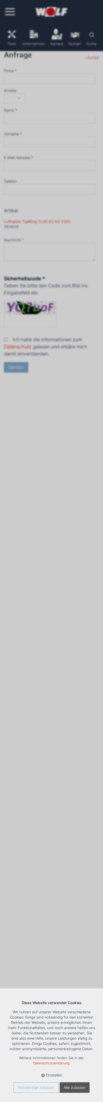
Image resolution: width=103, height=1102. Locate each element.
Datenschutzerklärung (51, 1063)
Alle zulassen (75, 1087)
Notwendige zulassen (36, 1087)
